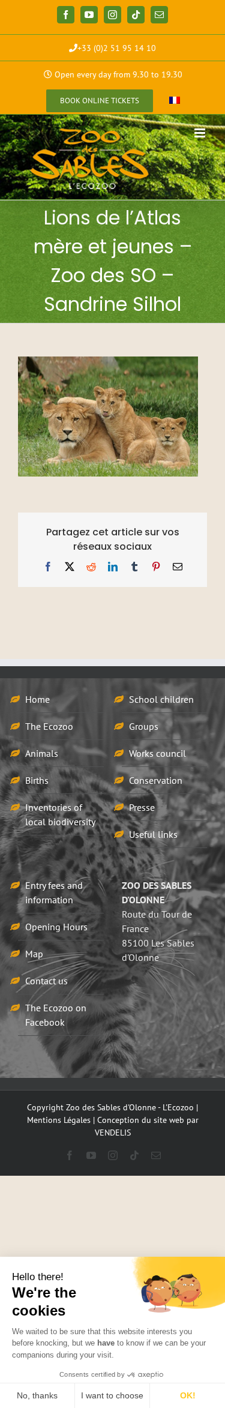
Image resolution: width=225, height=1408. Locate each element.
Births (37, 780)
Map (34, 954)
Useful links (153, 834)
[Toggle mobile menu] (200, 133)
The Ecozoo (49, 726)
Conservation (155, 780)
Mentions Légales (59, 1120)
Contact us (46, 981)
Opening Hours (56, 927)
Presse (142, 807)
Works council (157, 753)
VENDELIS (113, 1132)
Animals (41, 753)
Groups (143, 726)
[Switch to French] (174, 101)
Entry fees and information (54, 892)
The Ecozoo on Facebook (55, 1015)
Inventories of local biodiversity (60, 814)
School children (161, 699)
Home (37, 699)
